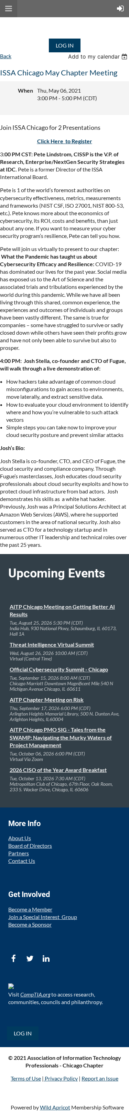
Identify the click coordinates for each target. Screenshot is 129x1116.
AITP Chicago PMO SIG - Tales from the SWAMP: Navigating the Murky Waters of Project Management (61, 737)
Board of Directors (30, 845)
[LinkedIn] (46, 958)
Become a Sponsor (30, 924)
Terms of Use (26, 1078)
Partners (18, 853)
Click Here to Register (64, 141)
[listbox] (98, 56)
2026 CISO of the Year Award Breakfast (58, 769)
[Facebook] (14, 958)
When (25, 90)
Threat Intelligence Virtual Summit (52, 644)
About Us (19, 838)
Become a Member (30, 909)
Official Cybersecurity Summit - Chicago (59, 669)
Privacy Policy (61, 1078)
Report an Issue (100, 1078)
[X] (30, 958)
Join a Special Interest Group (42, 917)
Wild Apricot (55, 1107)
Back (5, 56)
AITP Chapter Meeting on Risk (47, 699)
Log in (65, 45)
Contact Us (21, 860)
